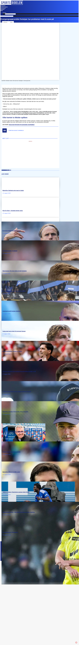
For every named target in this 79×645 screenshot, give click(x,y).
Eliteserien (2, 5)
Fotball (2, 4)
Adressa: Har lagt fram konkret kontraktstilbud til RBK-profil (19, 371)
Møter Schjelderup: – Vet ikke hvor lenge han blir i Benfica (19, 512)
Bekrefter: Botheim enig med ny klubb (13, 190)
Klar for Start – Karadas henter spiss (13, 210)
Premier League (4, 6)
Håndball (2, 9)
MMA (1, 10)
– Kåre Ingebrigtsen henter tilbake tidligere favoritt (17, 391)
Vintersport (3, 8)
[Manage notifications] (76, 642)
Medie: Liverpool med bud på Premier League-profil (17, 431)
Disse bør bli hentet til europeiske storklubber (22, 124)
